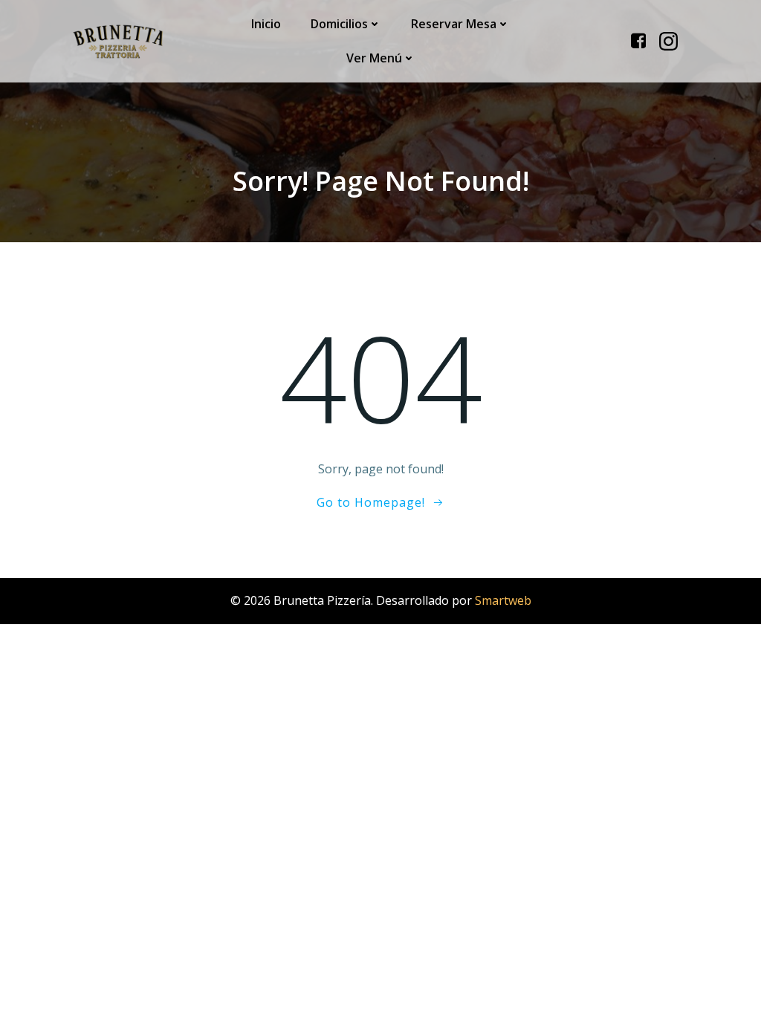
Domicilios (339, 24)
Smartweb (503, 600)
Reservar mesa (453, 24)
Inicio (266, 24)
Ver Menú (374, 58)
